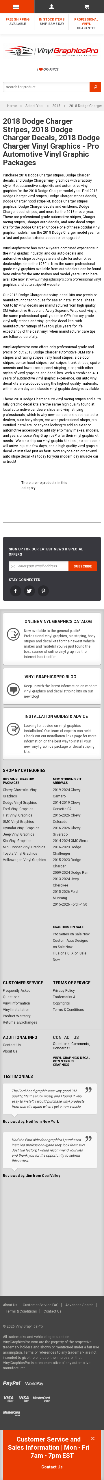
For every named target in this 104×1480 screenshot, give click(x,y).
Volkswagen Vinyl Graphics (24, 860)
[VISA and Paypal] (13, 1383)
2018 (56, 106)
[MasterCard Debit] (13, 1411)
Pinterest (43, 590)
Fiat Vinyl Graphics (17, 815)
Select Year (34, 106)
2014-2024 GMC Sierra (70, 841)
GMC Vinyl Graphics (18, 822)
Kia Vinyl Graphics (17, 841)
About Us (10, 1051)
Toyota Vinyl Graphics (20, 853)
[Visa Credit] (11, 1397)
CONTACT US (66, 1037)
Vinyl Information (16, 1003)
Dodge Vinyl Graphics (20, 803)
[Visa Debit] (26, 1397)
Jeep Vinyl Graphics (18, 834)
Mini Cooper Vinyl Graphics (24, 847)
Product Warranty (17, 1016)
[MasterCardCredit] (43, 1397)
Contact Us (12, 1045)
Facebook (15, 590)
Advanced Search (79, 1305)
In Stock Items (52, 22)
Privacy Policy (64, 991)
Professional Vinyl (86, 24)
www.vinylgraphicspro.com (50, 279)
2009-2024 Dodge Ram (71, 873)
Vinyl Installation (16, 1010)
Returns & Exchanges (20, 1022)
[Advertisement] (52, 1241)
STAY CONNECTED (24, 580)
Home (12, 106)
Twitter (29, 590)
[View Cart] (86, 6)
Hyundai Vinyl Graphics (21, 828)
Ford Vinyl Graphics (18, 809)
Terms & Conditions (68, 1010)
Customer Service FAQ (41, 1305)
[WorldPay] (34, 1383)
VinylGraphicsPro (29, 1326)
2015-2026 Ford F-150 (70, 904)
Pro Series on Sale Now (71, 934)
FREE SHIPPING (17, 22)
